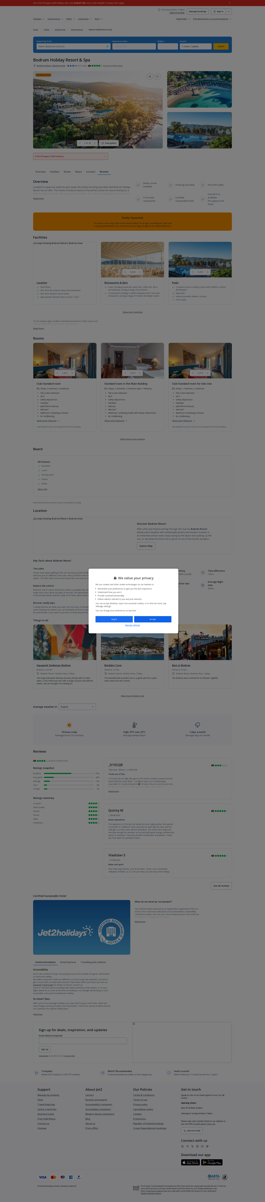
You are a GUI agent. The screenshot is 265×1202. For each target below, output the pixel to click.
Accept (153, 619)
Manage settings (132, 625)
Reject (114, 619)
